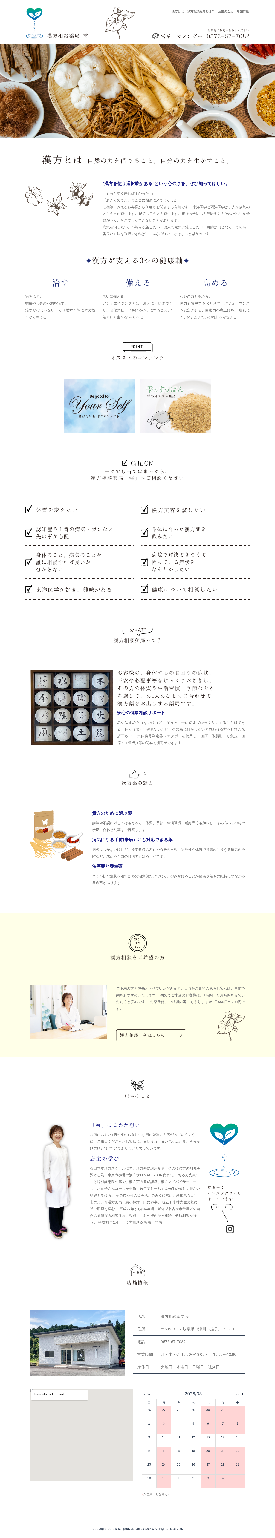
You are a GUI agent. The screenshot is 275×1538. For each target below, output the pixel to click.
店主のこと (225, 11)
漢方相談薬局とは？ (200, 11)
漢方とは (178, 11)
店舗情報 (243, 11)
